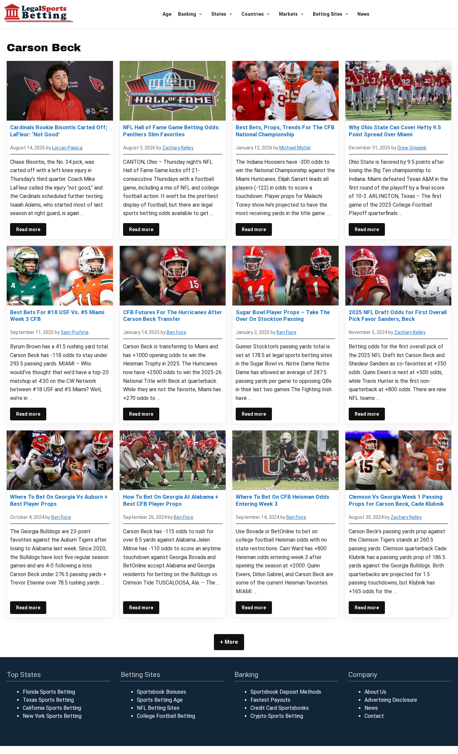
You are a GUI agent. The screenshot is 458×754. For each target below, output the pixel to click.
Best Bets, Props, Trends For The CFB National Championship (285, 130)
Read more (28, 229)
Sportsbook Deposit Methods (285, 692)
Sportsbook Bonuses (161, 692)
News (363, 14)
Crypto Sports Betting (276, 716)
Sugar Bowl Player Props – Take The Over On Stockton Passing (283, 315)
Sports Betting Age (160, 700)
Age (167, 14)
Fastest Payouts (270, 700)
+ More (229, 642)
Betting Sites (327, 14)
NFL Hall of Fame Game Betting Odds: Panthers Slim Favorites (171, 130)
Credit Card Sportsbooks (279, 708)
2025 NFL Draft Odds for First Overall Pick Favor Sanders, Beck (398, 315)
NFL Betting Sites (158, 708)
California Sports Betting (52, 708)
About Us (375, 692)
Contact (374, 716)
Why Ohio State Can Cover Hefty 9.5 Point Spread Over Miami (395, 130)
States (218, 14)
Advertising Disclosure (390, 700)
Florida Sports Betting (49, 692)
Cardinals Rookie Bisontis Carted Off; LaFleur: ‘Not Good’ (58, 130)
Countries (252, 14)
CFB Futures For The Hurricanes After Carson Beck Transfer (172, 315)
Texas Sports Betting (48, 700)
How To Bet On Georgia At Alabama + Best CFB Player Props (170, 500)
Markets (288, 14)
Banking (187, 14)
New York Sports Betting (52, 716)
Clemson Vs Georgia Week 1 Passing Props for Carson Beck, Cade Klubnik (396, 500)
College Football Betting (166, 716)
